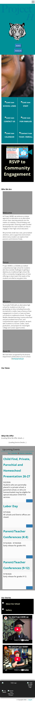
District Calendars (25, 453)
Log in (30, 700)
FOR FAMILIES (26, 121)
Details (29, 501)
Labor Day (10, 506)
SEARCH (18, 46)
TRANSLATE (18, 51)
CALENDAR (9, 137)
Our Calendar (13, 453)
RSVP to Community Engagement (17, 168)
